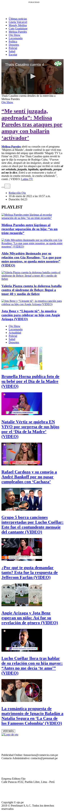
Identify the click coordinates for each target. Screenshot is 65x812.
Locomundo (16, 38)
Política (13, 41)
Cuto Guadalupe (18, 28)
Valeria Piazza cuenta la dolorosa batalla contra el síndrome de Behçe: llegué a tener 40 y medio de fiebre (31, 290)
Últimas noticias (18, 18)
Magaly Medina (18, 25)
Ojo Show (14, 35)
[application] (32, 76)
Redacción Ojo (17, 192)
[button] (32, 76)
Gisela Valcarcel (18, 22)
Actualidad (15, 332)
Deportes (14, 44)
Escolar (13, 54)
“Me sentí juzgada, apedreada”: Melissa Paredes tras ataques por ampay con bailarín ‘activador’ (31, 124)
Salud (12, 51)
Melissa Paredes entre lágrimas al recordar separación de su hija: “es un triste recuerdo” (29, 229)
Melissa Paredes (18, 31)
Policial (13, 48)
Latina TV (27, 179)
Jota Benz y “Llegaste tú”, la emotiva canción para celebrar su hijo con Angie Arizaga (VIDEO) (30, 315)
